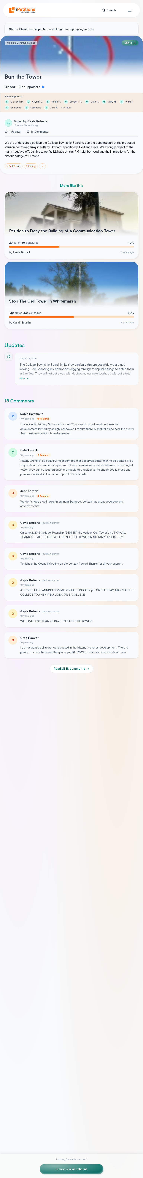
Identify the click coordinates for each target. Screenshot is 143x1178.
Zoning (31, 166)
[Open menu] (130, 10)
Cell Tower (13, 166)
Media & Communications (21, 42)
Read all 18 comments (71, 668)
